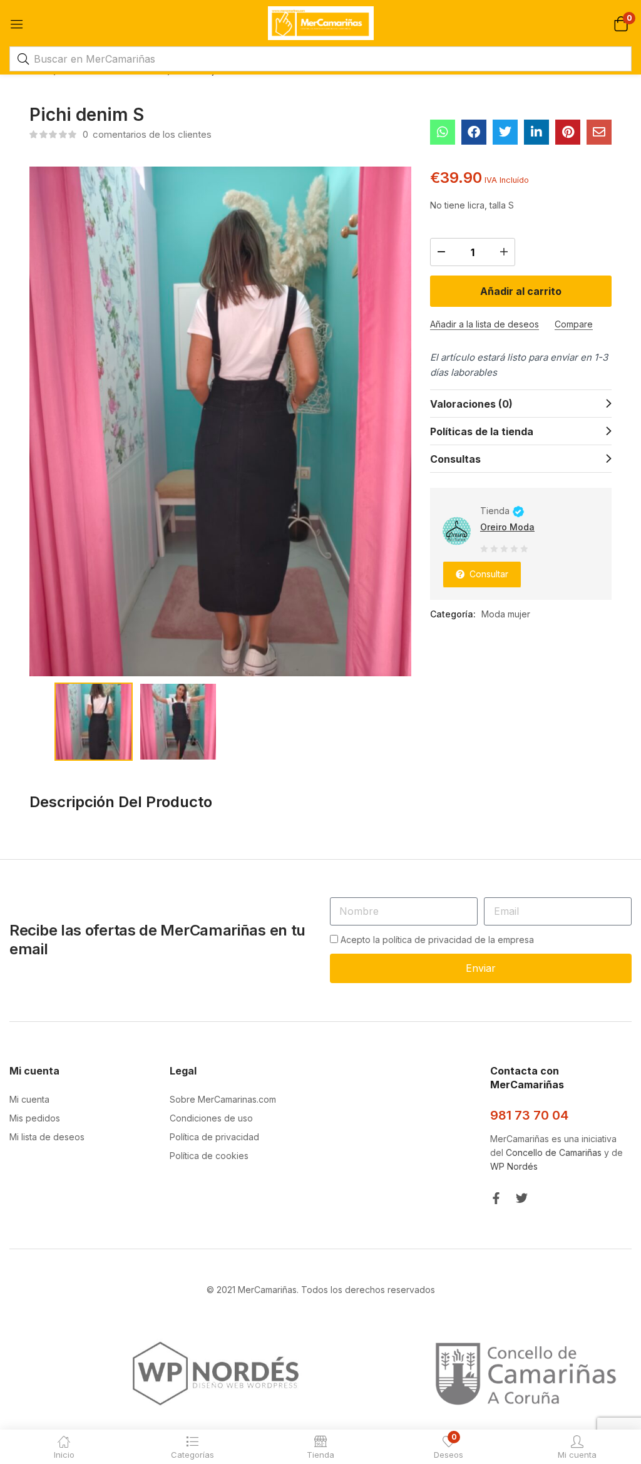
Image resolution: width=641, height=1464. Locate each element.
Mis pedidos (34, 1118)
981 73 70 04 (529, 1115)
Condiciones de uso (211, 1118)
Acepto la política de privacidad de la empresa (437, 939)
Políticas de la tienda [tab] (481, 431)
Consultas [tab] (455, 459)
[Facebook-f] (496, 1198)
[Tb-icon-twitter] (522, 1198)
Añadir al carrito (521, 291)
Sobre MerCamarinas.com (223, 1099)
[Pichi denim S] (442, 132)
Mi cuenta (29, 1099)
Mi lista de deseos (47, 1137)
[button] (620, 23)
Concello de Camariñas (554, 1152)
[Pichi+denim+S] (505, 132)
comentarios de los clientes (147, 134)
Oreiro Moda (507, 527)
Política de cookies (209, 1155)
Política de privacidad (214, 1137)
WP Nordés (514, 1166)
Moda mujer (505, 614)
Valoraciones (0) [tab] (471, 404)
